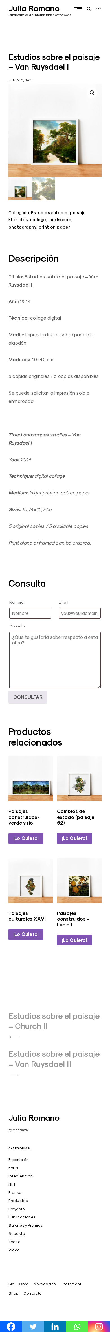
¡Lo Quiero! (26, 838)
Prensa (15, 1192)
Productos (18, 1200)
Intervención (20, 1176)
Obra (23, 1284)
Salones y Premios (25, 1225)
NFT (12, 1184)
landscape (59, 219)
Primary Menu (79, 8)
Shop (13, 1293)
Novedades (45, 1284)
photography (22, 227)
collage (38, 219)
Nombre (16, 602)
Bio (11, 1284)
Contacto (32, 1293)
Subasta (16, 1233)
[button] (92, 93)
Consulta (18, 626)
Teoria (14, 1241)
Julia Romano (34, 8)
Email (63, 602)
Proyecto (16, 1209)
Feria (13, 1168)
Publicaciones (22, 1217)
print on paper (54, 227)
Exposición (18, 1159)
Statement (71, 1284)
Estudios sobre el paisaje (58, 212)
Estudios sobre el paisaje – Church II (54, 1021)
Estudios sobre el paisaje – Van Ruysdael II (54, 1059)
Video (14, 1250)
